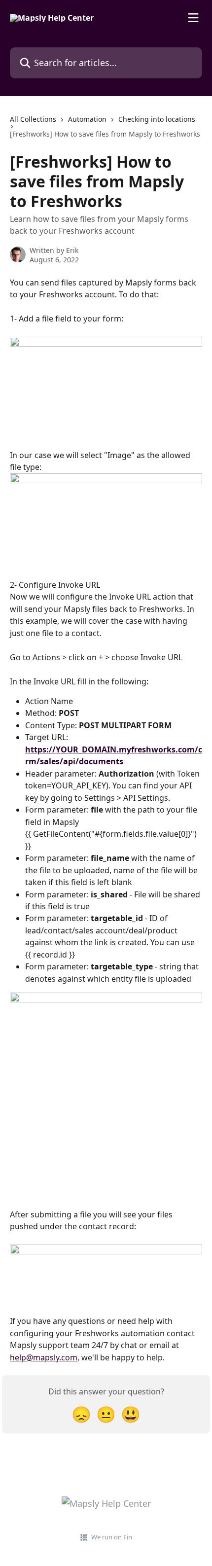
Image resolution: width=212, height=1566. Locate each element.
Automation (87, 119)
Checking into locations (156, 119)
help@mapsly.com (43, 1357)
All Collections (33, 119)
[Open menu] (193, 18)
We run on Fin (111, 1536)
